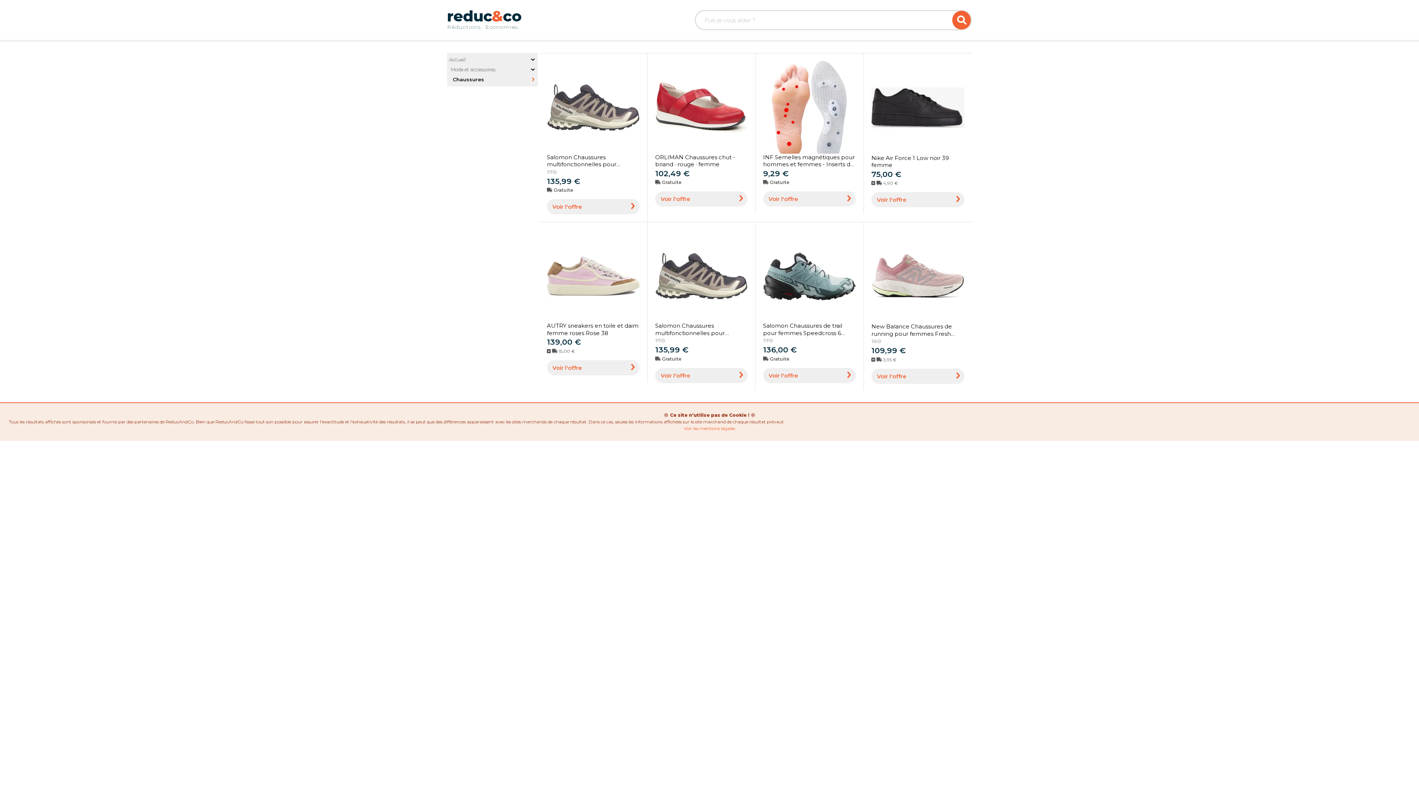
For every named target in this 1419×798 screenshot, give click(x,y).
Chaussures (468, 79)
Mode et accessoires (473, 69)
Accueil (457, 59)
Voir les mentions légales (709, 428)
